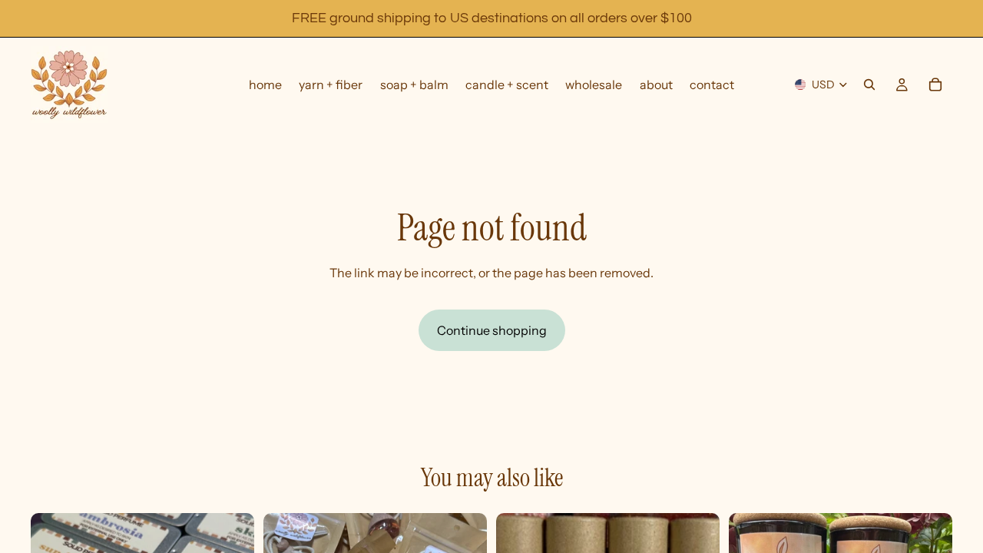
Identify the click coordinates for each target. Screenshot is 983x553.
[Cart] (935, 84)
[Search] (869, 84)
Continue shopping (492, 330)
